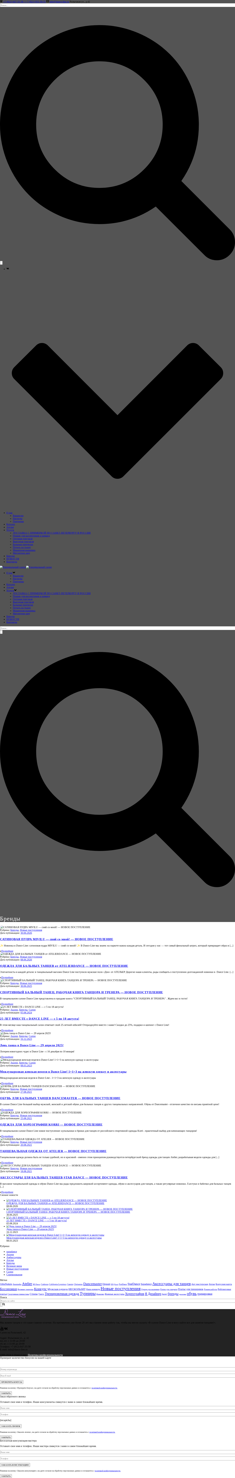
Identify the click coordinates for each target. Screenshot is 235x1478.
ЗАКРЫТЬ (6, 1393)
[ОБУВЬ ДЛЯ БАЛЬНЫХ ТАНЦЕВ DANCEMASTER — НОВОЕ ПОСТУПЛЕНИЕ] (0, 1086)
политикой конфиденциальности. (105, 1388)
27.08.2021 (26, 1092)
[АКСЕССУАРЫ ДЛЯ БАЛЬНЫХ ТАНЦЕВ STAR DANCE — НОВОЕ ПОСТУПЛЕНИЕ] (0, 1165)
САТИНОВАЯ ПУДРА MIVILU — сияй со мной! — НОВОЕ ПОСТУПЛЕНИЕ (56, 939)
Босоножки (8, 1289)
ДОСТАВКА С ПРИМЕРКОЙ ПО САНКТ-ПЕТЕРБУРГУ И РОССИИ (52, 533)
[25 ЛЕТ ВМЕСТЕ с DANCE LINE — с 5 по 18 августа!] (0, 1006)
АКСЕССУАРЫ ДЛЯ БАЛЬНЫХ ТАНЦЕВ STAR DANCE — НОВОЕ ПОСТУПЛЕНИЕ (64, 1177)
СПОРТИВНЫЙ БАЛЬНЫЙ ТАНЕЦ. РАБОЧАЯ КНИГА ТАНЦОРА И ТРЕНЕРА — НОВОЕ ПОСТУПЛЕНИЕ (81, 992)
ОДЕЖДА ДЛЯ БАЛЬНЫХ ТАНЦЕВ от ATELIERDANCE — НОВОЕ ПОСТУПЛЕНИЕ (64, 966)
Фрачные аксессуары (114, 1294)
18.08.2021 (26, 1171)
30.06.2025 (26, 986)
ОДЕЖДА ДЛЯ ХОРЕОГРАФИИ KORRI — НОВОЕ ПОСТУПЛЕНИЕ (51, 1124)
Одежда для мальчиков (150, 1289)
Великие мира (14, 1266)
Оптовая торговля (22, 538)
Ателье (10, 527)
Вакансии (18, 515)
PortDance (123, 1284)
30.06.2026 (26, 933)
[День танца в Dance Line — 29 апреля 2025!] (0, 1033)
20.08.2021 (26, 1145)
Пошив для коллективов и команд (31, 535)
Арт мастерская (199, 1284)
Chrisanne (78, 1284)
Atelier (27, 1284)
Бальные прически (23, 544)
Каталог (10, 524)
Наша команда (93, 1289)
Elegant (106, 1284)
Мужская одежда (57, 1289)
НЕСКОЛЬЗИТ (77, 1289)
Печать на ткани (22, 547)
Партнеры (18, 521)
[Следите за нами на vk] (6, 1329)
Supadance (146, 1284)
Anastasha (17, 1284)
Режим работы (210, 1289)
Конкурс (40, 1289)
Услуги (10, 530)
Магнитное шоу (21, 553)
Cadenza (44, 1284)
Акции (14, 1009)
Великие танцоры (25, 1289)
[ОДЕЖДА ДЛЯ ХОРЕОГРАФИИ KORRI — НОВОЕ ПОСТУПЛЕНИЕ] (0, 1112)
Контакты (11, 561)
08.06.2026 (26, 959)
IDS (112, 1284)
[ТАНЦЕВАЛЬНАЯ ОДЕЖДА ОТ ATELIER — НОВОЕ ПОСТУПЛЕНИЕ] (0, 1139)
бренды (173, 1294)
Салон (32, 1009)
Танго (41, 1294)
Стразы (34, 1294)
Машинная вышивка (24, 550)
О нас (9, 512)
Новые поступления (31, 930)
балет (164, 1294)
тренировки (204, 1293)
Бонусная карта (224, 1284)
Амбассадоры (13, 1257)
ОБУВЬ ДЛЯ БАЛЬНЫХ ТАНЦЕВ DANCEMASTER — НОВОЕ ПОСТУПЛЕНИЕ (60, 1098)
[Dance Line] (26, 567)
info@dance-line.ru (59, 1)
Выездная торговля (23, 541)
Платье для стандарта (168, 1289)
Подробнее (7, 951)
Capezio (70, 1284)
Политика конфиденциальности (45, 1355)
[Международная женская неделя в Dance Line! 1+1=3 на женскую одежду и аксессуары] (0, 1059)
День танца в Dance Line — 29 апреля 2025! (32, 1045)
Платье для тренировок (190, 1289)
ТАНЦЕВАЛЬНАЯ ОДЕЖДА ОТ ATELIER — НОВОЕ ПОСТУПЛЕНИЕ (53, 1151)
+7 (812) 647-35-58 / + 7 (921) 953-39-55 (24, 1)
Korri (116, 1284)
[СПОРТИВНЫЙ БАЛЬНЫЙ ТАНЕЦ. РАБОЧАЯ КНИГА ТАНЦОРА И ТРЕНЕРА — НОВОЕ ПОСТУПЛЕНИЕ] (0, 980)
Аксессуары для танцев (171, 1284)
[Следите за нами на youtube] (2, 1329)
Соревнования (14, 1274)
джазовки (182, 1294)
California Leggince (58, 1284)
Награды (17, 518)
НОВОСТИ (12, 558)
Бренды (10, 556)
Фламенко (100, 1294)
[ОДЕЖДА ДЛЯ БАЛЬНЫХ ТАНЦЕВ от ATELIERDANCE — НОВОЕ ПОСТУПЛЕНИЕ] (0, 954)
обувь (192, 1293)
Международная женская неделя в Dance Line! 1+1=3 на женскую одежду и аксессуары (63, 1071)
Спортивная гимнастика (18, 1294)
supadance (11, 1251)
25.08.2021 (26, 1118)
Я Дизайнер (153, 1293)
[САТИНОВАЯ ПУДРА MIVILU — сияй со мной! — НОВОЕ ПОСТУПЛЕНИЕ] (0, 927)
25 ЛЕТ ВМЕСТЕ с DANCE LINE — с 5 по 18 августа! (39, 1018)
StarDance (134, 1284)
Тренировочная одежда (62, 1294)
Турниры (88, 1293)
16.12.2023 (26, 1039)
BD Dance (36, 1284)
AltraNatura (6, 1284)
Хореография (134, 1294)
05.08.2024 (26, 1012)
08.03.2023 (26, 1065)
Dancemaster (92, 1284)
